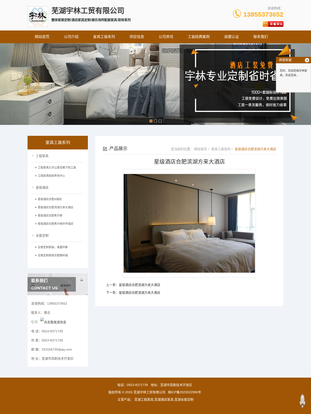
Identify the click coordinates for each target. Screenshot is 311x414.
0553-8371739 (137, 385)
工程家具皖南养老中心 (51, 175)
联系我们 (260, 37)
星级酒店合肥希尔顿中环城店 (55, 223)
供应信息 (137, 37)
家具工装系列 (104, 37)
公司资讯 (166, 37)
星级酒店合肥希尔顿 (50, 215)
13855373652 (263, 14)
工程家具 (42, 156)
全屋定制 (42, 235)
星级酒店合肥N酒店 (50, 199)
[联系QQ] (53, 321)
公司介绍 (71, 37)
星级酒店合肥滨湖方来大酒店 (55, 207)
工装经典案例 (199, 37)
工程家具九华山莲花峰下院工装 (57, 167)
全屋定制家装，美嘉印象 (53, 247)
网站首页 (42, 37)
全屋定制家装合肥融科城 (53, 255)
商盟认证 (231, 37)
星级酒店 (42, 187)
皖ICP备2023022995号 (184, 392)
